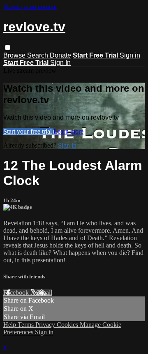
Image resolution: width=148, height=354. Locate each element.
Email (44, 292)
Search (38, 55)
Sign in (130, 55)
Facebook (16, 292)
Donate (60, 55)
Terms (26, 324)
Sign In (60, 62)
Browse (15, 55)
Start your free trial (28, 131)
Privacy (46, 324)
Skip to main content (30, 6)
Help (10, 324)
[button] (7, 47)
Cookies (68, 324)
